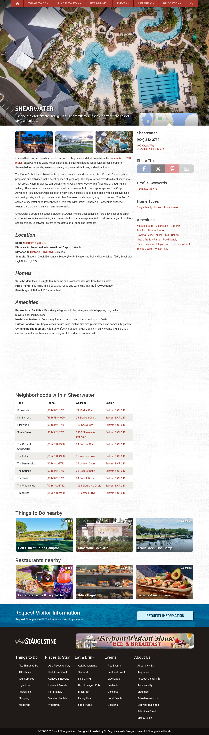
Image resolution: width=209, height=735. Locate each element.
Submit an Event (146, 711)
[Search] (192, 3)
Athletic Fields (145, 225)
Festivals (113, 685)
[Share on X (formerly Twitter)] (158, 168)
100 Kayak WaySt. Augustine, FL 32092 (150, 147)
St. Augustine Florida (159, 731)
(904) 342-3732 (56, 410)
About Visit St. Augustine (145, 669)
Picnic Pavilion (145, 244)
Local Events (115, 698)
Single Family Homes (149, 207)
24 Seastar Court (85, 444)
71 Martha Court (85, 410)
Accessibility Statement (144, 688)
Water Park (161, 248)
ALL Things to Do (28, 665)
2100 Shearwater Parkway (86, 434)
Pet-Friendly (170, 239)
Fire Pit (141, 230)
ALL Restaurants (87, 665)
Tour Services (26, 678)
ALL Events (114, 665)
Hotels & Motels (57, 685)
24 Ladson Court (85, 463)
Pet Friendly (55, 691)
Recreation (25, 691)
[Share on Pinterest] (172, 168)
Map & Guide (144, 717)
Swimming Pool (181, 244)
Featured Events (117, 672)
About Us (142, 657)
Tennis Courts (145, 248)
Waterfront (54, 704)
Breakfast (83, 691)
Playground (162, 244)
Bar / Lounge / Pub (89, 685)
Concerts (113, 691)
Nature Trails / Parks (148, 239)
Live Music (145, 3)
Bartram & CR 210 (115, 410)
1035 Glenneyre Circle (88, 485)
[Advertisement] (74, 361)
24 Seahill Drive (85, 478)
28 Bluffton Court (86, 417)
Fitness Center (156, 230)
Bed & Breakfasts (58, 672)
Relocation (171, 3)
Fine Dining (84, 678)
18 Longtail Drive (86, 493)
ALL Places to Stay (59, 665)
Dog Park (176, 225)
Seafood (83, 672)
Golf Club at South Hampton (39, 548)
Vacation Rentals (57, 698)
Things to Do (37, 3)
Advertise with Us (147, 698)
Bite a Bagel (87, 595)
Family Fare (84, 698)
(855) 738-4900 (56, 417)
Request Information (165, 615)
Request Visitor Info (149, 678)
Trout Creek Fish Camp (155, 548)
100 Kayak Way (85, 425)
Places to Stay (68, 3)
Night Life (24, 685)
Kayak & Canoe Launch (149, 235)
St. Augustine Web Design (119, 731)
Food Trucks (85, 704)
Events (122, 3)
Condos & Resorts (58, 678)
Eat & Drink (98, 3)
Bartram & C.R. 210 (35, 242)
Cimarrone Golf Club (93, 548)
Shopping (24, 698)
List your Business (148, 704)
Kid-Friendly (172, 235)
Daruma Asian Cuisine (154, 595)
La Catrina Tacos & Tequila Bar (41, 595)
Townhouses (171, 207)
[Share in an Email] (186, 168)
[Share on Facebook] (144, 168)
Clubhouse (162, 225)
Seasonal (113, 704)
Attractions (25, 672)
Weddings (24, 704)
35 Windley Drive (86, 456)
